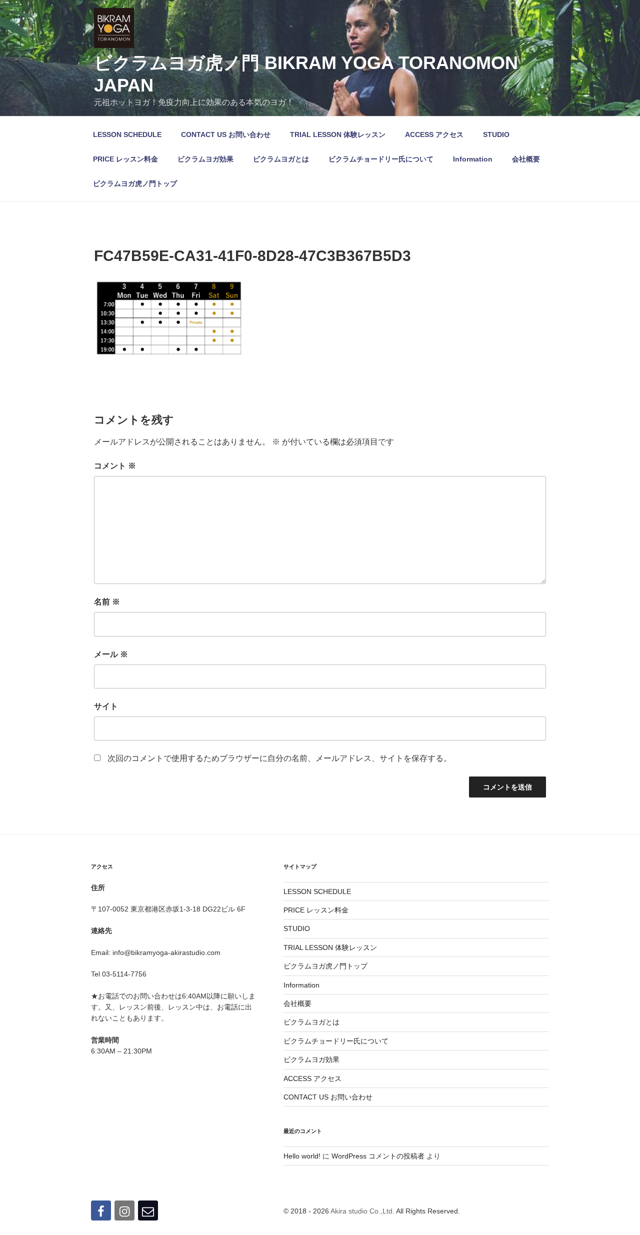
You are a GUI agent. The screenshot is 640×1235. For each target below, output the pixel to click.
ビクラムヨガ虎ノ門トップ (135, 184)
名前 (107, 602)
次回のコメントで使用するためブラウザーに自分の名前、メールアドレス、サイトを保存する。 (280, 758)
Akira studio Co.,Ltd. (362, 1211)
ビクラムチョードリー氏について (381, 159)
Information (472, 159)
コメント (115, 466)
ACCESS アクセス (434, 134)
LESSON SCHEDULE (127, 134)
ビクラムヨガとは (281, 159)
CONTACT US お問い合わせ (225, 134)
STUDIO (496, 134)
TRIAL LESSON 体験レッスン (338, 134)
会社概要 (526, 159)
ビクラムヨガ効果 (206, 159)
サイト (106, 706)
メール (111, 654)
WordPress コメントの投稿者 (378, 1156)
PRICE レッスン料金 (125, 159)
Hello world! (302, 1156)
